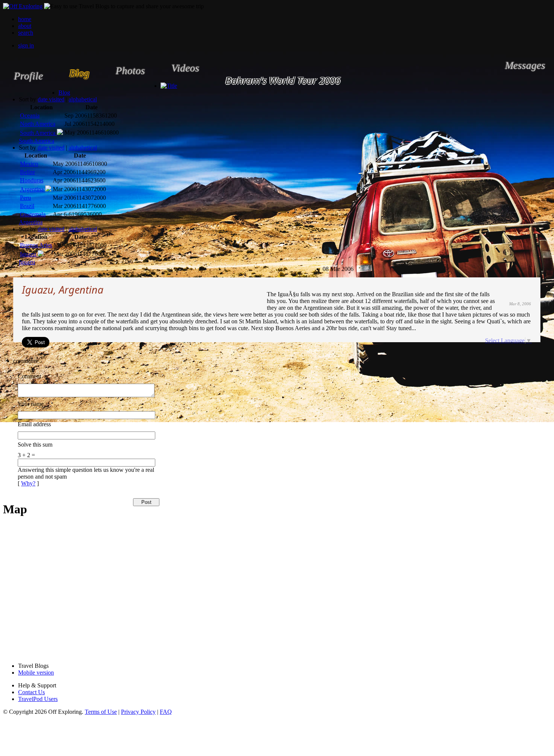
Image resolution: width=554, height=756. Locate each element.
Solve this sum (35, 444)
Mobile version (36, 672)
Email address (34, 424)
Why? (28, 483)
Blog (64, 92)
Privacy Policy (138, 712)
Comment (29, 376)
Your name (31, 404)
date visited (51, 99)
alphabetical (83, 99)
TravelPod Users (38, 699)
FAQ (166, 712)
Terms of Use (101, 712)
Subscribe (329, 265)
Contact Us (31, 692)
